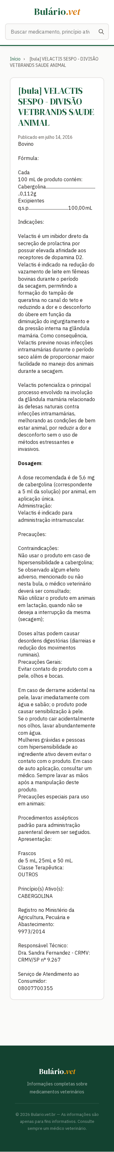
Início (15, 59)
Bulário (57, 11)
